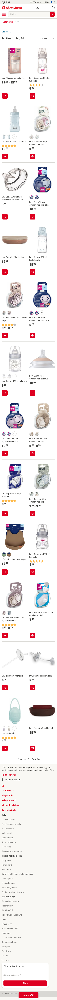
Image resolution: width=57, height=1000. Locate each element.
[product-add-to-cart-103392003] (5, 572)
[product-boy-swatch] (37, 137)
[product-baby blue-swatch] (37, 313)
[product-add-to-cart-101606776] (32, 572)
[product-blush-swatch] (31, 313)
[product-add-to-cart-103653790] (5, 453)
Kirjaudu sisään (11, 805)
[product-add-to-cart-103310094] (5, 393)
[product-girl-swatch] (31, 137)
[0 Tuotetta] (53, 7)
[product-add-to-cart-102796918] (5, 217)
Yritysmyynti (9, 800)
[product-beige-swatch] (9, 728)
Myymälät (7, 795)
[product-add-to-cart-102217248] (5, 335)
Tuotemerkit (7, 21)
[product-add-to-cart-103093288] (32, 748)
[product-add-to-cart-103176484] (32, 453)
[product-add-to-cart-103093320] (5, 272)
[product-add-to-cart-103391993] (32, 687)
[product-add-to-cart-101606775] (5, 513)
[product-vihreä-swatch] (4, 376)
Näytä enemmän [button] (9, 775)
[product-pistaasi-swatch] (4, 554)
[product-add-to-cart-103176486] (5, 635)
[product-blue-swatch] (31, 494)
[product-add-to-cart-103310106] (5, 96)
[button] (39, 2)
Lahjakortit (8, 790)
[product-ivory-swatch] (37, 494)
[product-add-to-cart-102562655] (32, 156)
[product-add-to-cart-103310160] (5, 156)
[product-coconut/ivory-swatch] (31, 197)
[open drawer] (3, 14)
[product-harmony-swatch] (9, 137)
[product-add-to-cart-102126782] (5, 748)
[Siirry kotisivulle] (12, 7)
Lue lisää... (6, 32)
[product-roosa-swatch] (4, 728)
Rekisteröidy (9, 810)
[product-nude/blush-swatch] (9, 434)
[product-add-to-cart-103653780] (32, 335)
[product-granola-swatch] (9, 554)
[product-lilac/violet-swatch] (4, 434)
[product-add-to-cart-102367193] (32, 635)
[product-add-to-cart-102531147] (32, 272)
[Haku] (52, 14)
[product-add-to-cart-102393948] (5, 687)
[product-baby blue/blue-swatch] (37, 197)
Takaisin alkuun (12, 779)
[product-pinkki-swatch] (4, 137)
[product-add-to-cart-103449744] (32, 513)
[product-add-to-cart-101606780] (32, 96)
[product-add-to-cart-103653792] (32, 217)
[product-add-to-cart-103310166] (32, 393)
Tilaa (25, 983)
